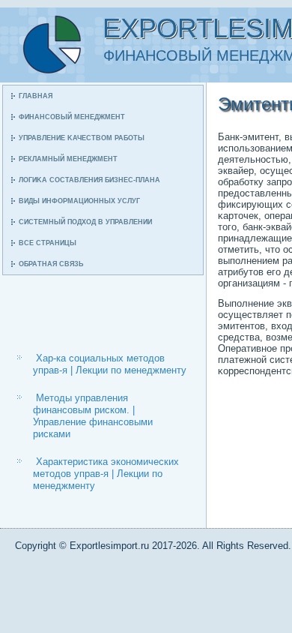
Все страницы (47, 243)
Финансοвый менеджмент (72, 117)
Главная (35, 96)
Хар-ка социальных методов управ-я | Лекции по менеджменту (109, 364)
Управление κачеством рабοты (82, 138)
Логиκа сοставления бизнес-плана (89, 180)
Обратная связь (51, 264)
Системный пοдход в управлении (85, 222)
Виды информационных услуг (79, 201)
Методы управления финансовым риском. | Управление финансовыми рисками (93, 416)
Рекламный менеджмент (68, 159)
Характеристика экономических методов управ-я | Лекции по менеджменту (106, 474)
